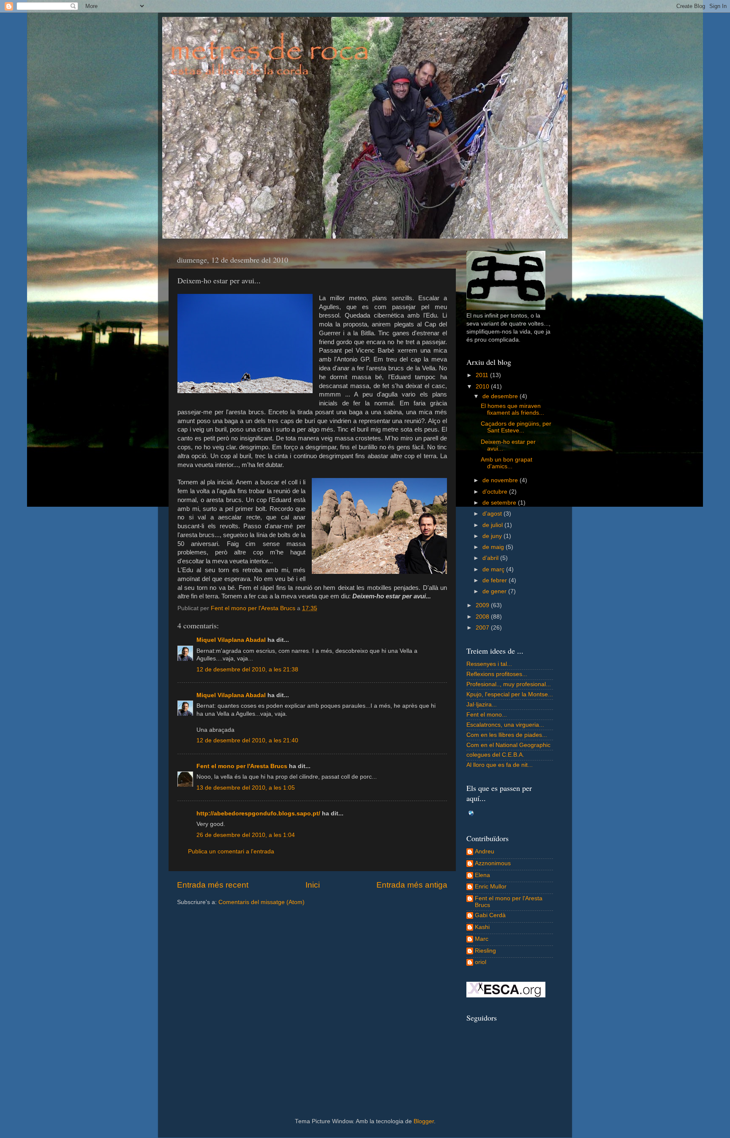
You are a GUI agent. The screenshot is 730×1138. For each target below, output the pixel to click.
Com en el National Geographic (508, 745)
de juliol (493, 525)
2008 (483, 617)
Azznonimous (493, 863)
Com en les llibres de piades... (506, 735)
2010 (483, 386)
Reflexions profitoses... (496, 674)
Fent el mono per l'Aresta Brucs (241, 766)
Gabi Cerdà (490, 915)
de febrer (495, 580)
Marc (481, 939)
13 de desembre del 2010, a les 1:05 (245, 788)
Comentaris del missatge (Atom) (261, 902)
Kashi (482, 927)
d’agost (493, 514)
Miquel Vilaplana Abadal (231, 640)
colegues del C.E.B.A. (495, 755)
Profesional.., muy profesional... (508, 684)
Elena (482, 875)
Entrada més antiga (411, 884)
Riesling (485, 951)
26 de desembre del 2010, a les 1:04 (245, 835)
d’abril (491, 558)
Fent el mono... (486, 715)
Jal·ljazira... (481, 704)
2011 (483, 375)
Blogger (424, 1121)
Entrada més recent (212, 884)
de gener (495, 591)
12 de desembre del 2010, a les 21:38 (247, 669)
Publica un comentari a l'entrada (231, 851)
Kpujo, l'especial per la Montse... (509, 694)
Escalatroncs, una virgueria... (505, 725)
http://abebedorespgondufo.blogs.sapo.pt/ (258, 813)
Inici (312, 884)
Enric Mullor (491, 886)
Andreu (484, 851)
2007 (483, 628)
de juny (493, 536)
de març (494, 569)
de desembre (501, 396)
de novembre (501, 480)
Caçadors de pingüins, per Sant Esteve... (516, 427)
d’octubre (495, 492)
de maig (494, 547)
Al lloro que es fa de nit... (499, 765)
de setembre (500, 503)
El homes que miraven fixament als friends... (512, 409)
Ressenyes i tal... (489, 664)
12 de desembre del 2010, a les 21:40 (247, 740)
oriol (480, 962)
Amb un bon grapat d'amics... (506, 463)
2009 (483, 605)
